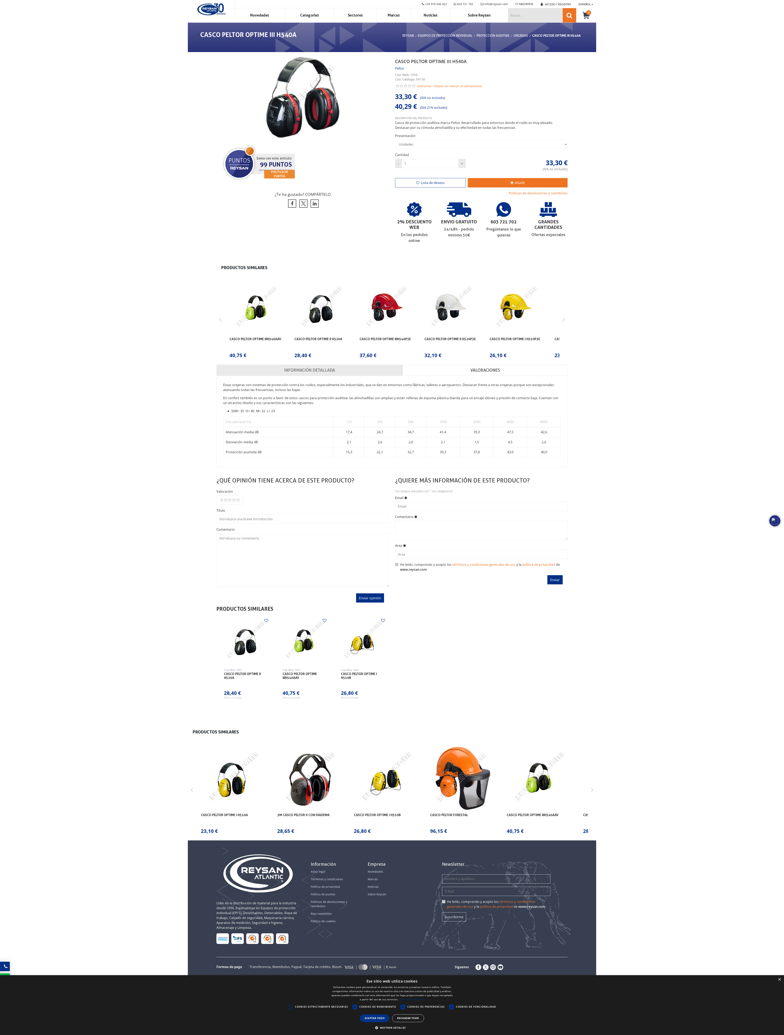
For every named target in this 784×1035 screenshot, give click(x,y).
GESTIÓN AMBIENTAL (282, 938)
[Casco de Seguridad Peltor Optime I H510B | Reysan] (363, 641)
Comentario (225, 529)
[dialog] (392, 1005)
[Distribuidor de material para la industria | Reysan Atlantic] (211, 9)
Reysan (408, 36)
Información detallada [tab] (309, 370)
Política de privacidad (325, 887)
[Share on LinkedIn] (313, 203)
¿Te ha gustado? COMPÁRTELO (303, 194)
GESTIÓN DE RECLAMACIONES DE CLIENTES (252, 938)
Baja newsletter (321, 914)
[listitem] (256, 320)
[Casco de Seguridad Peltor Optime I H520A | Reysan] (246, 641)
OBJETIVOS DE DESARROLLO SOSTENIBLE (223, 938)
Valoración (224, 491)
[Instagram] (492, 967)
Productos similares (244, 609)
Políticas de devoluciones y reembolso (538, 193)
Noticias (430, 15)
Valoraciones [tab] (485, 370)
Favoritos (525, 4)
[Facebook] (477, 967)
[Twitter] (485, 967)
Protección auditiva (493, 36)
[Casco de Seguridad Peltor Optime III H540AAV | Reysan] (304, 641)
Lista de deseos (433, 182)
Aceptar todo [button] (375, 1018)
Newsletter (453, 864)
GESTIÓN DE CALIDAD (267, 938)
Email (399, 498)
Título (220, 510)
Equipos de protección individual (445, 36)
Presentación (405, 136)
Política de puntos (323, 894)
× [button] (779, 979)
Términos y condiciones (327, 879)
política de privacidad (538, 564)
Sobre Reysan (377, 894)
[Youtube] (499, 967)
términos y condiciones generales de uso (484, 564)
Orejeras (520, 36)
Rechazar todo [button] (408, 1018)
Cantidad (402, 155)
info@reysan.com (496, 4)
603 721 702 (464, 4)
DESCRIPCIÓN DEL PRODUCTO (413, 118)
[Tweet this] (302, 203)
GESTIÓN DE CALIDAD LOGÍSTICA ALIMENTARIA (238, 938)
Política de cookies (323, 921)
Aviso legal (318, 871)
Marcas (394, 15)
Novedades (259, 15)
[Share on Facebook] (291, 203)
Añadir (520, 182)
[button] (220, 320)
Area (398, 545)
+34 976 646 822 (435, 4)
